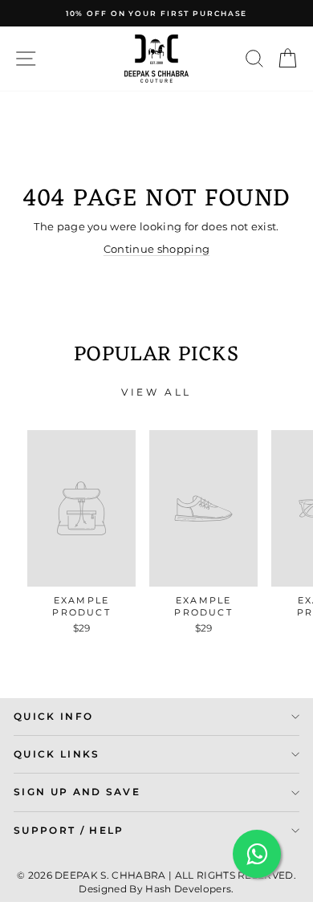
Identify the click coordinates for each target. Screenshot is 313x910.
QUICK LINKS (57, 754)
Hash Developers (188, 889)
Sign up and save (77, 792)
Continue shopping (156, 249)
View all (156, 392)
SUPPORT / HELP (69, 830)
